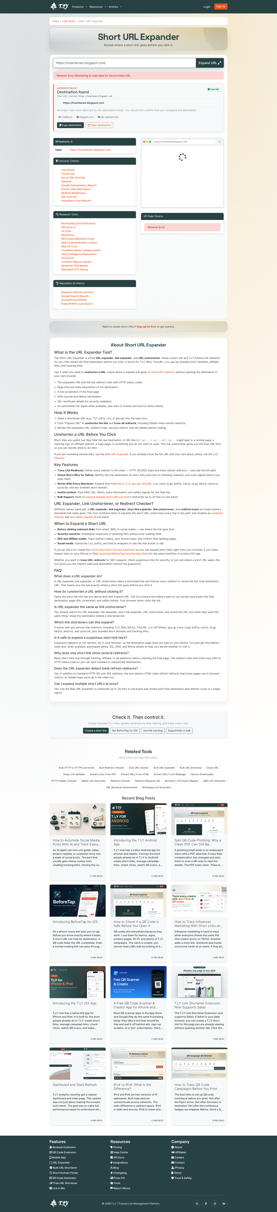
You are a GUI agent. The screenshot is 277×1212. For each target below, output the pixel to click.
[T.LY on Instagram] (214, 1203)
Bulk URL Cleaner (139, 767)
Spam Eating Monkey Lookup (79, 242)
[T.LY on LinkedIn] (223, 1203)
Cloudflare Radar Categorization (81, 250)
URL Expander (61, 1162)
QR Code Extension (64, 1152)
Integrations (120, 1162)
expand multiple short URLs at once (108, 497)
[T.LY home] (59, 6)
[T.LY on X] (197, 1203)
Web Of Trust (69, 246)
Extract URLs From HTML (135, 774)
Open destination (101, 125)
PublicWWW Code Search (77, 303)
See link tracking (153, 730)
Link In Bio (58, 1188)
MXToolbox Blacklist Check (78, 238)
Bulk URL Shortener (191, 767)
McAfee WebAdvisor (73, 193)
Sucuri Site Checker (73, 177)
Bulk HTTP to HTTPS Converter (76, 767)
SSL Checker (69, 196)
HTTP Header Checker (64, 780)
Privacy (179, 1167)
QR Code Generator (64, 1178)
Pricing (117, 1147)
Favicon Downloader (202, 774)
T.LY (128, 483)
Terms (177, 1172)
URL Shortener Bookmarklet (121, 787)
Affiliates (180, 1152)
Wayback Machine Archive (77, 292)
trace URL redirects (163, 372)
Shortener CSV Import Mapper (181, 780)
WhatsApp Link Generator (156, 787)
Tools (55, 21)
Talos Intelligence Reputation (79, 254)
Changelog (120, 1172)
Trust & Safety (183, 1178)
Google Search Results (75, 296)
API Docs (118, 1157)
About (178, 1147)
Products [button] (78, 6)
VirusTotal (67, 257)
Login (207, 6)
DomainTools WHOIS (74, 299)
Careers (179, 1157)
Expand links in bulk (179, 730)
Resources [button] (96, 6)
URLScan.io (68, 227)
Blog (116, 1167)
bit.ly (121, 483)
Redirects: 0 (65, 141)
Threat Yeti (68, 173)
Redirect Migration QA (147, 780)
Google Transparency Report (79, 185)
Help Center (120, 1152)
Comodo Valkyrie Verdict (76, 261)
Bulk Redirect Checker (111, 767)
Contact (179, 1162)
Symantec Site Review (74, 265)
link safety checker (81, 517)
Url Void (66, 231)
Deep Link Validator (74, 774)
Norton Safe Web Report (76, 189)
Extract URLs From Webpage (170, 774)
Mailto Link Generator (94, 780)
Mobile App (58, 1157)
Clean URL (212, 767)
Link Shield (68, 169)
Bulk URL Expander (116, 454)
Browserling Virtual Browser (78, 223)
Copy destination (72, 125)
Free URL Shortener (65, 1183)
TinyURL (146, 483)
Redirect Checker (120, 780)
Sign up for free (146, 326)
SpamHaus (68, 234)
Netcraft (66, 181)
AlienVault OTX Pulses (74, 269)
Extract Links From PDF (103, 774)
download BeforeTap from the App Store (123, 553)
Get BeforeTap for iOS (125, 730)
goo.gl (136, 483)
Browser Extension (64, 1147)
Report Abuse (121, 1188)
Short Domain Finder (65, 1172)
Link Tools (68, 21)
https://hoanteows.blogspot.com (83, 102)
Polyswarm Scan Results (76, 200)
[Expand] (220, 142)
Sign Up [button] (220, 6)
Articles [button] (114, 6)
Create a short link (96, 730)
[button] (182, 176)
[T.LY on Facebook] (206, 1203)
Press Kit (119, 1178)
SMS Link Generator (214, 780)
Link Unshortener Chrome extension (112, 549)
